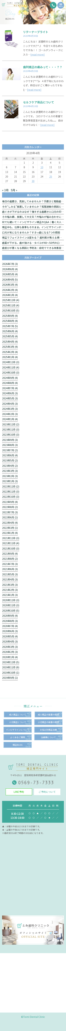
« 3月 (5, 190)
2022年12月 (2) (10, 486)
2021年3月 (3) (10, 584)
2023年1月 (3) (10, 481)
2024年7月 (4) (10, 388)
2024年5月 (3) (10, 398)
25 (50, 176)
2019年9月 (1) (10, 677)
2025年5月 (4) (10, 336)
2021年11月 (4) (10, 543)
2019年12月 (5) (10, 662)
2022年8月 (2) (10, 507)
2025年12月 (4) (10, 300)
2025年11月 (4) (10, 305)
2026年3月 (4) (10, 284)
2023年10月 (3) (10, 434)
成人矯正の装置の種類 (48, 714)
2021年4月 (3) (10, 579)
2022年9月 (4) (10, 502)
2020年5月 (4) (10, 636)
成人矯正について (17, 714)
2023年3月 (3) (10, 471)
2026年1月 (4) (10, 295)
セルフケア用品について (38, 102)
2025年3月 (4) (10, 346)
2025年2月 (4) (10, 352)
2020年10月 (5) (10, 610)
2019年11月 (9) (10, 667)
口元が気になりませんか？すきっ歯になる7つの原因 (31, 232)
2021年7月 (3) (10, 564)
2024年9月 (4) (10, 378)
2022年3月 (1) (10, 527)
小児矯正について (17, 722)
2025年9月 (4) (10, 315)
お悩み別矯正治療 (48, 729)
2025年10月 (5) (10, 310)
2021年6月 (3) (10, 569)
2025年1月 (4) (10, 357)
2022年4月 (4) (10, 522)
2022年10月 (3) (10, 496)
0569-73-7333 (36, 782)
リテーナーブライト (35, 32)
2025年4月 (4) (10, 341)
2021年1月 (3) (10, 595)
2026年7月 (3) (10, 264)
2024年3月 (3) (10, 408)
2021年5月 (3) (10, 574)
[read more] (37, 54)
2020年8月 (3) (10, 621)
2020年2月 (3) (10, 652)
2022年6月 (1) (10, 517)
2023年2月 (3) (10, 476)
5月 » (14, 190)
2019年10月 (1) (10, 672)
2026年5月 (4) (10, 274)
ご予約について (47, 792)
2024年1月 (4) (10, 419)
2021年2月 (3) (10, 590)
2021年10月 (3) (10, 548)
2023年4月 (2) (10, 465)
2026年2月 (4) (10, 290)
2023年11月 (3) (10, 429)
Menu (61, 6)
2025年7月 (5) (10, 326)
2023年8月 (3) (10, 445)
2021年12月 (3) (10, 538)
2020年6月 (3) (10, 631)
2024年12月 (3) (10, 362)
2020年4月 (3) (10, 641)
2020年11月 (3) (10, 605)
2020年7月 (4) (10, 626)
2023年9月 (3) (10, 440)
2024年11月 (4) (10, 367)
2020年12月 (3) (10, 600)
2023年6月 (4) (10, 455)
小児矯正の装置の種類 (48, 722)
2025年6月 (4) (10, 331)
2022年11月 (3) (10, 491)
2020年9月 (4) (10, 615)
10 (41, 167)
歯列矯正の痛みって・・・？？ (42, 67)
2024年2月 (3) (10, 414)
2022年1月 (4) (10, 533)
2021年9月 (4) (10, 553)
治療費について (48, 737)
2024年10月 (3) (10, 372)
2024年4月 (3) (10, 403)
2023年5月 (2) (10, 460)
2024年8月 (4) (10, 383)
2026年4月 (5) (10, 279)
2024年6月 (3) (10, 393)
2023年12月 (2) (10, 424)
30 (33, 181)
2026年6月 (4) (10, 269)
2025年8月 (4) (10, 321)
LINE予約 (19, 792)
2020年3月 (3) (10, 646)
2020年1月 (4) (10, 657)
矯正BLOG (18, 744)
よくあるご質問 (17, 737)
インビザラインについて (17, 729)
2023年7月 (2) (10, 450)
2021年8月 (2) (10, 558)
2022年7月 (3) (10, 512)
